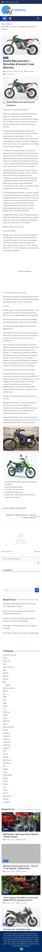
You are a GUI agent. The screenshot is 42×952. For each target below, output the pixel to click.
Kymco (5, 754)
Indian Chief (7, 742)
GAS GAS (6, 721)
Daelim (5, 715)
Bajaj (4, 670)
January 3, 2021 (10, 903)
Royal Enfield (7, 775)
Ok (21, 949)
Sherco (5, 778)
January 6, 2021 (10, 839)
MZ (4, 766)
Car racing (6, 712)
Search (37, 590)
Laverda (5, 757)
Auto (4, 664)
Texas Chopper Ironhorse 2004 (15, 508)
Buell (4, 703)
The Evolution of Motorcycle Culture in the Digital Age (21, 633)
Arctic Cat (6, 661)
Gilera (5, 724)
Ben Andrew (30, 71)
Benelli (6, 57)
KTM (4, 751)
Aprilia (5, 658)
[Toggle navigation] (10, 18)
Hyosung (6, 739)
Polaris (5, 772)
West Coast (7, 796)
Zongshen (6, 802)
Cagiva (5, 706)
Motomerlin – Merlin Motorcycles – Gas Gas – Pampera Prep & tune (21, 516)
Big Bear (6, 676)
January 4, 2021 (10, 871)
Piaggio (5, 769)
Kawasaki (6, 748)
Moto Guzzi (7, 760)
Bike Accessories (9, 688)
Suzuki (5, 781)
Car (4, 709)
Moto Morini (7, 763)
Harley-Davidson (8, 727)
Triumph (5, 784)
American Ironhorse (9, 655)
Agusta (7, 685)
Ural (4, 787)
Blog (4, 694)
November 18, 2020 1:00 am (14, 71)
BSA (4, 700)
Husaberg (6, 733)
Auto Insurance (8, 667)
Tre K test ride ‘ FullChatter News (17, 929)
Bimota (5, 691)
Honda (5, 730)
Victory (5, 793)
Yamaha (5, 799)
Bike (4, 682)
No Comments (9, 74)
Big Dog (5, 679)
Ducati (5, 718)
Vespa (5, 790)
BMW (5, 697)
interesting (6, 745)
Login (38, 551)
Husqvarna (6, 736)
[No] (39, 942)
